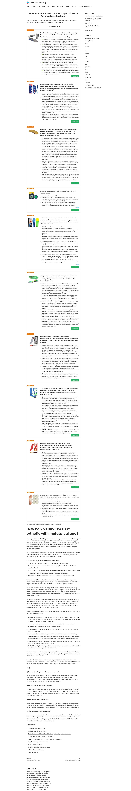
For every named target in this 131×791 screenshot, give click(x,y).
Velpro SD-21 (88, 23)
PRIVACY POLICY (89, 85)
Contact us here (43, 664)
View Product (75, 76)
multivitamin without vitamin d (94, 16)
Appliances (88, 67)
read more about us (61, 664)
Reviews (34, 6)
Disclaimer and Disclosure (92, 38)
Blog (39, 6)
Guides (48, 6)
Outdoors (88, 77)
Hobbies (87, 75)
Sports (86, 72)
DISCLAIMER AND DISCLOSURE (85, 6)
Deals (43, 6)
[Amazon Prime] (77, 207)
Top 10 (53, 6)
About (86, 43)
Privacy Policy (89, 41)
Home (28, 6)
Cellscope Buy (89, 30)
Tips (86, 69)
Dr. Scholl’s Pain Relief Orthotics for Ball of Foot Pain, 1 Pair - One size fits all (58, 192)
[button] (63, 6)
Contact (87, 46)
